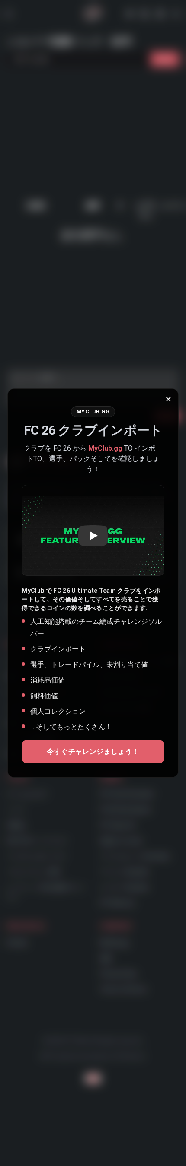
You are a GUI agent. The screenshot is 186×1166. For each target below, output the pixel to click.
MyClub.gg (105, 448)
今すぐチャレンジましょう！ (93, 751)
